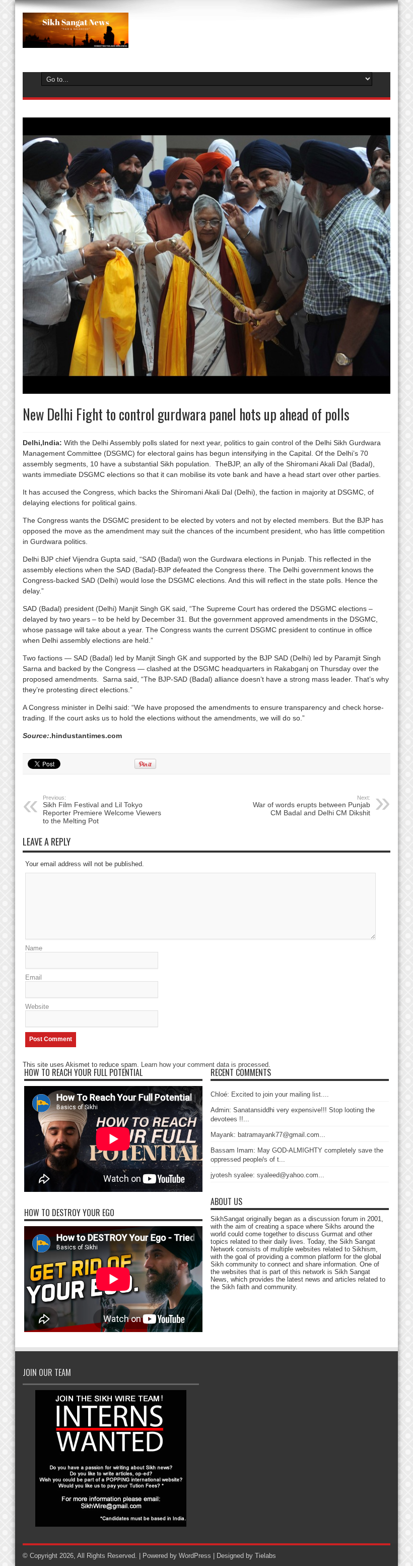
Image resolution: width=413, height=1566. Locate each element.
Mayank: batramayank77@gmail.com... (268, 1134)
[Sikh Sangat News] (75, 40)
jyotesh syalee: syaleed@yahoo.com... (267, 1175)
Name (33, 948)
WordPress (195, 1555)
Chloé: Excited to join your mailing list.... (270, 1094)
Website (37, 1006)
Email (33, 977)
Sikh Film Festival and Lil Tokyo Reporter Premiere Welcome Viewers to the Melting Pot (102, 810)
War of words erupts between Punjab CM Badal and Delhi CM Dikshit (311, 806)
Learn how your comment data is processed (204, 1064)
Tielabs (265, 1555)
